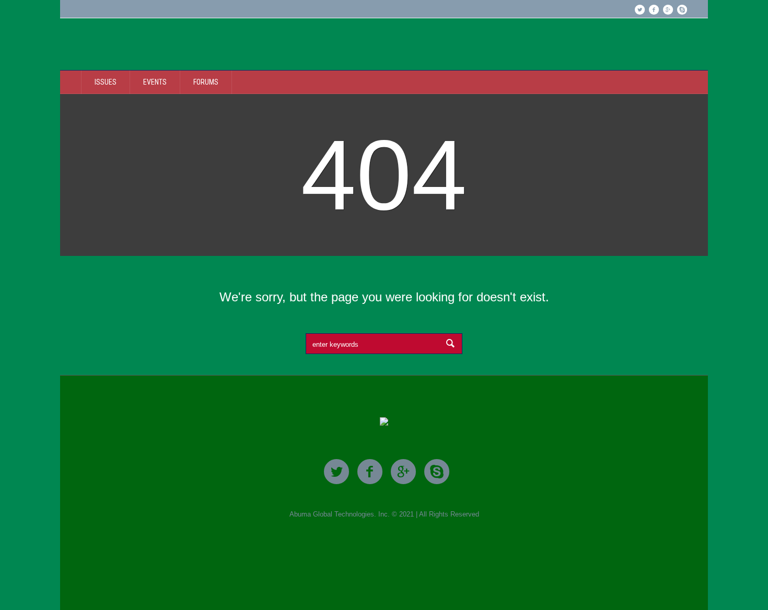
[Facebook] (653, 9)
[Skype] (682, 9)
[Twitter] (639, 9)
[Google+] (667, 9)
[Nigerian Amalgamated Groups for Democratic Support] (384, 422)
